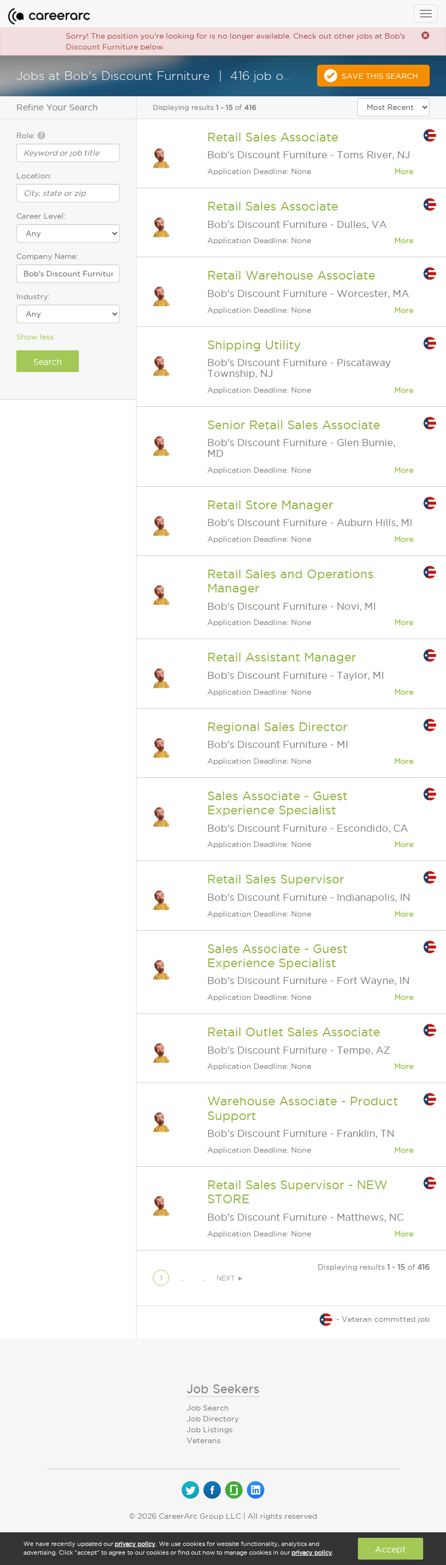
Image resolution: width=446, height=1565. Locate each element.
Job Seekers (223, 1388)
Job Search (208, 1407)
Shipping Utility (254, 344)
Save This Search (380, 76)
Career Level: (41, 216)
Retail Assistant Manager (281, 657)
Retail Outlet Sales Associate (293, 1031)
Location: (34, 175)
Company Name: (47, 256)
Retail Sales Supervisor (275, 879)
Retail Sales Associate (272, 137)
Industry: (33, 296)
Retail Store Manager (270, 504)
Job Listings (210, 1429)
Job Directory (213, 1418)
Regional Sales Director (277, 726)
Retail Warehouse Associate (291, 275)
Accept (390, 1549)
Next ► (230, 1278)
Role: (27, 135)
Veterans (204, 1440)
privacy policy (135, 1544)
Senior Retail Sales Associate (293, 424)
